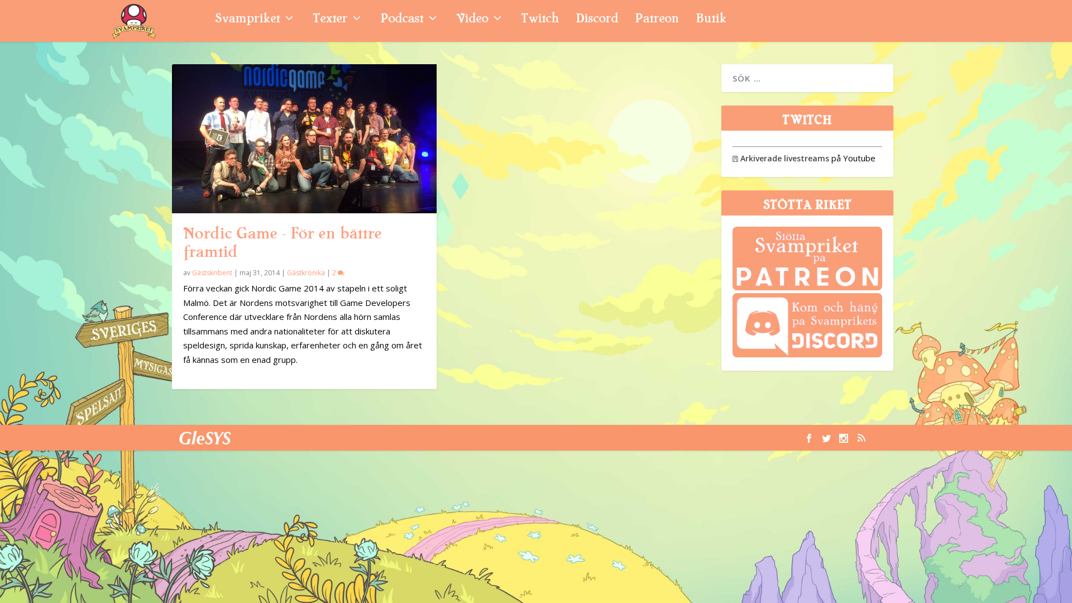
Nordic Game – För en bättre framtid (282, 242)
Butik (711, 20)
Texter (330, 20)
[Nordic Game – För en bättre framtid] (304, 138)
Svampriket (247, 20)
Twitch (540, 20)
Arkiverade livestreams (781, 158)
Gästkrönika (306, 272)
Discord (597, 20)
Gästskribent (212, 272)
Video (472, 20)
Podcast (401, 20)
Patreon (657, 20)
